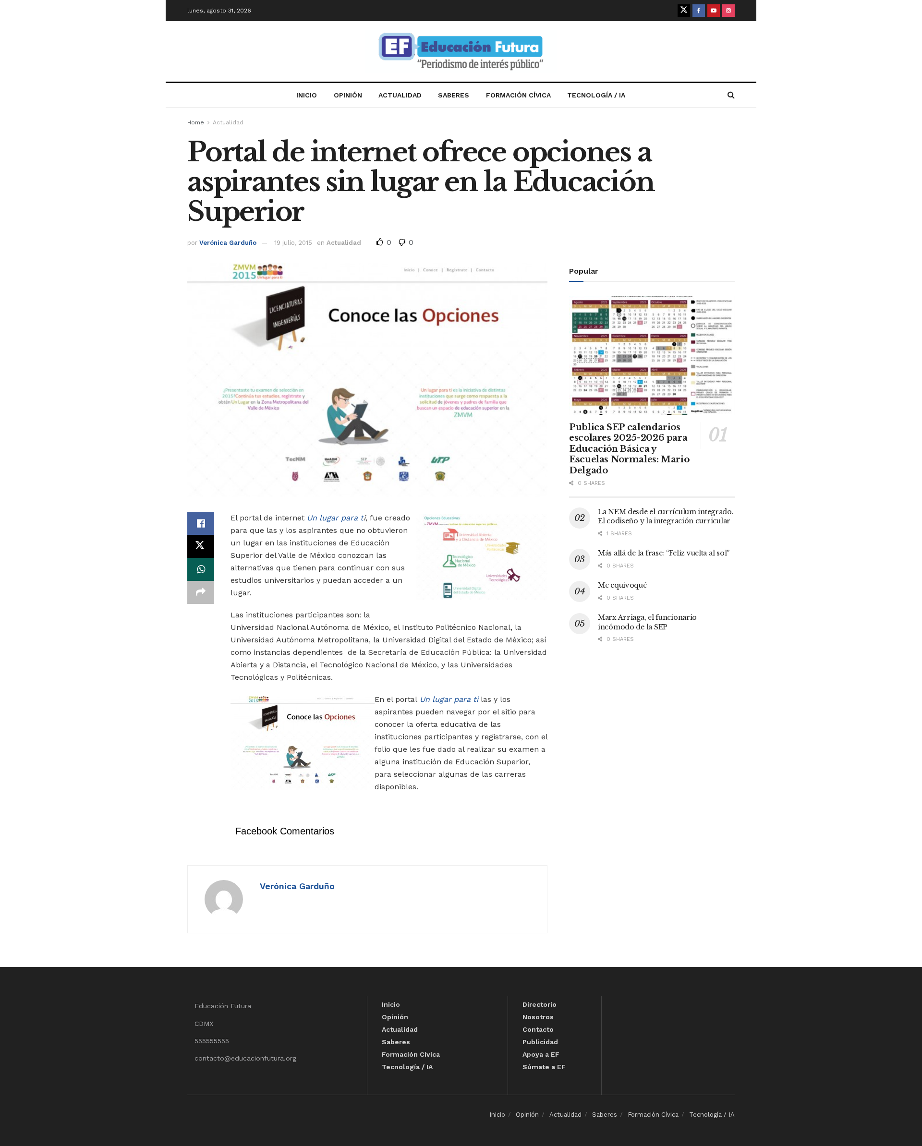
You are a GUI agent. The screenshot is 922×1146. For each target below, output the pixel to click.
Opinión (348, 95)
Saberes (453, 95)
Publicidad (540, 1042)
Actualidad (400, 95)
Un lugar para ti (449, 699)
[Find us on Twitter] (684, 10)
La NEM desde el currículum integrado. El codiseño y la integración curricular (666, 516)
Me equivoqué (622, 585)
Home (195, 122)
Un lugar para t (335, 517)
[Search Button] (731, 95)
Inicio (306, 95)
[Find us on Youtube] (713, 10)
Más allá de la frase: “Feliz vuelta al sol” (663, 553)
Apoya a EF (540, 1054)
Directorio (539, 1004)
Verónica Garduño (227, 242)
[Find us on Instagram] (728, 10)
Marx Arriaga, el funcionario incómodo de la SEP (647, 622)
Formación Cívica (518, 95)
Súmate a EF (544, 1067)
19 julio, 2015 (293, 242)
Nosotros (538, 1017)
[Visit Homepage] (461, 51)
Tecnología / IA (596, 95)
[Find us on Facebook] (698, 10)
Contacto (538, 1029)
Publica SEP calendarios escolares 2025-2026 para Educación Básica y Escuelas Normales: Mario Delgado (629, 449)
